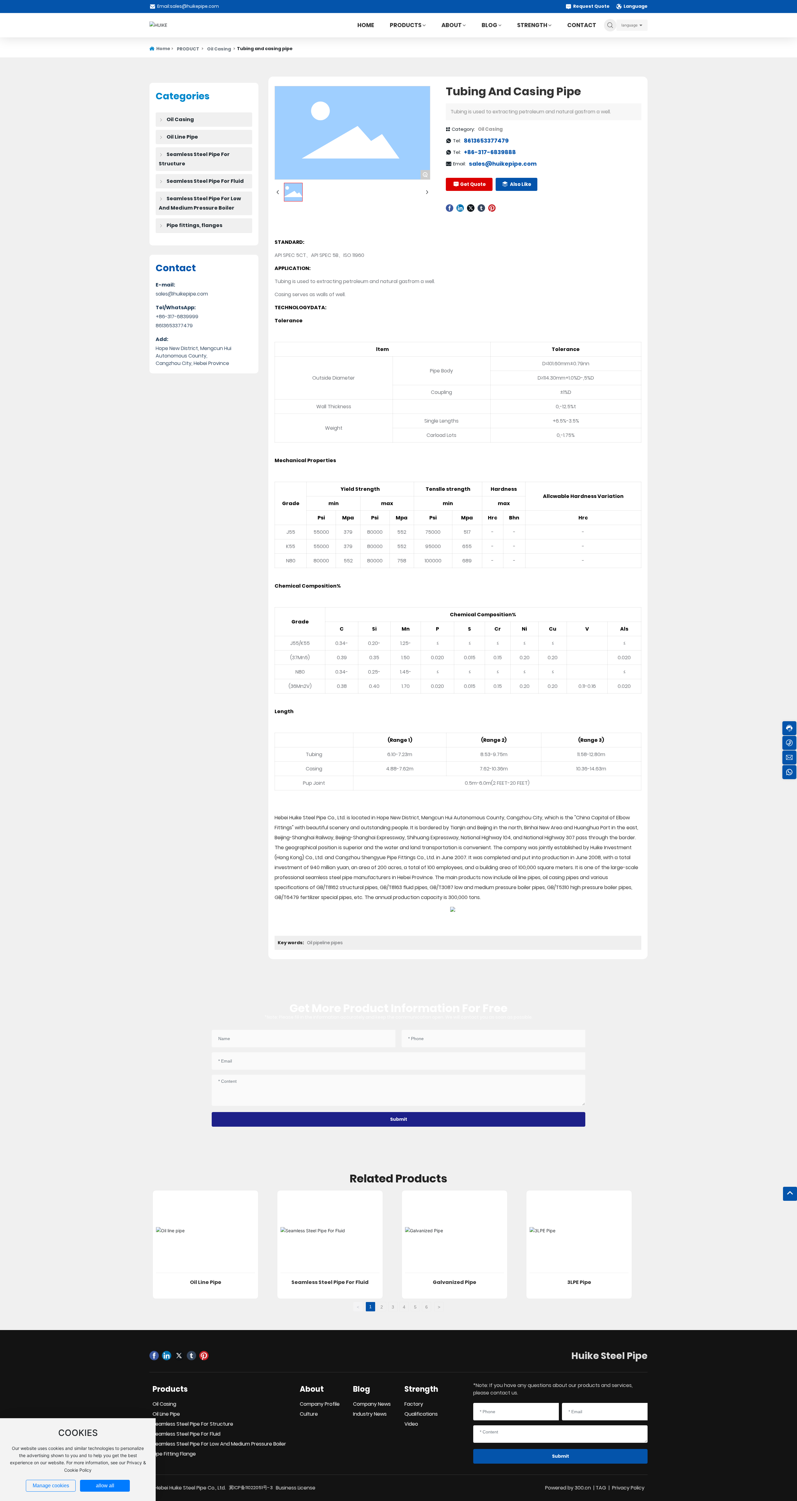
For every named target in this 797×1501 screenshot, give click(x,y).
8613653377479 (174, 325)
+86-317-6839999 (177, 316)
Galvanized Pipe (454, 1282)
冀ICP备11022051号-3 (251, 1487)
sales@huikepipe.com (182, 293)
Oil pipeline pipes (325, 943)
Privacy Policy (628, 1487)
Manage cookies (51, 1485)
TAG (601, 1487)
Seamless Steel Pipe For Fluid (330, 1282)
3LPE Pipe (579, 1282)
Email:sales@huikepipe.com (188, 6)
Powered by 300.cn (568, 1487)
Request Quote (591, 6)
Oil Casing (219, 49)
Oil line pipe (205, 1282)
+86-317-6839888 (490, 152)
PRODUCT (188, 49)
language (629, 25)
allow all (105, 1485)
